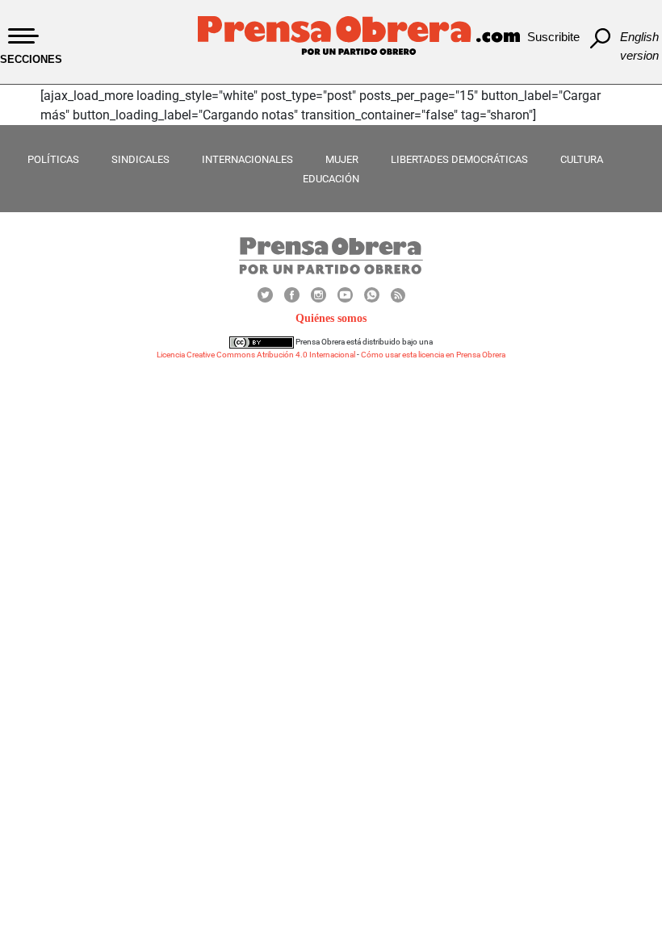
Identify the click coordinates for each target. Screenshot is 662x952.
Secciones (31, 59)
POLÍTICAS (53, 159)
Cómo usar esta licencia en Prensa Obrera (433, 354)
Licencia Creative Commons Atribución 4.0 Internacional (256, 354)
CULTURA (581, 159)
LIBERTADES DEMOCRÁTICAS (459, 159)
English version (639, 46)
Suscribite (553, 37)
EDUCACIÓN (331, 179)
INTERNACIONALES (247, 159)
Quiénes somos (331, 318)
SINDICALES (140, 159)
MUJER (341, 159)
